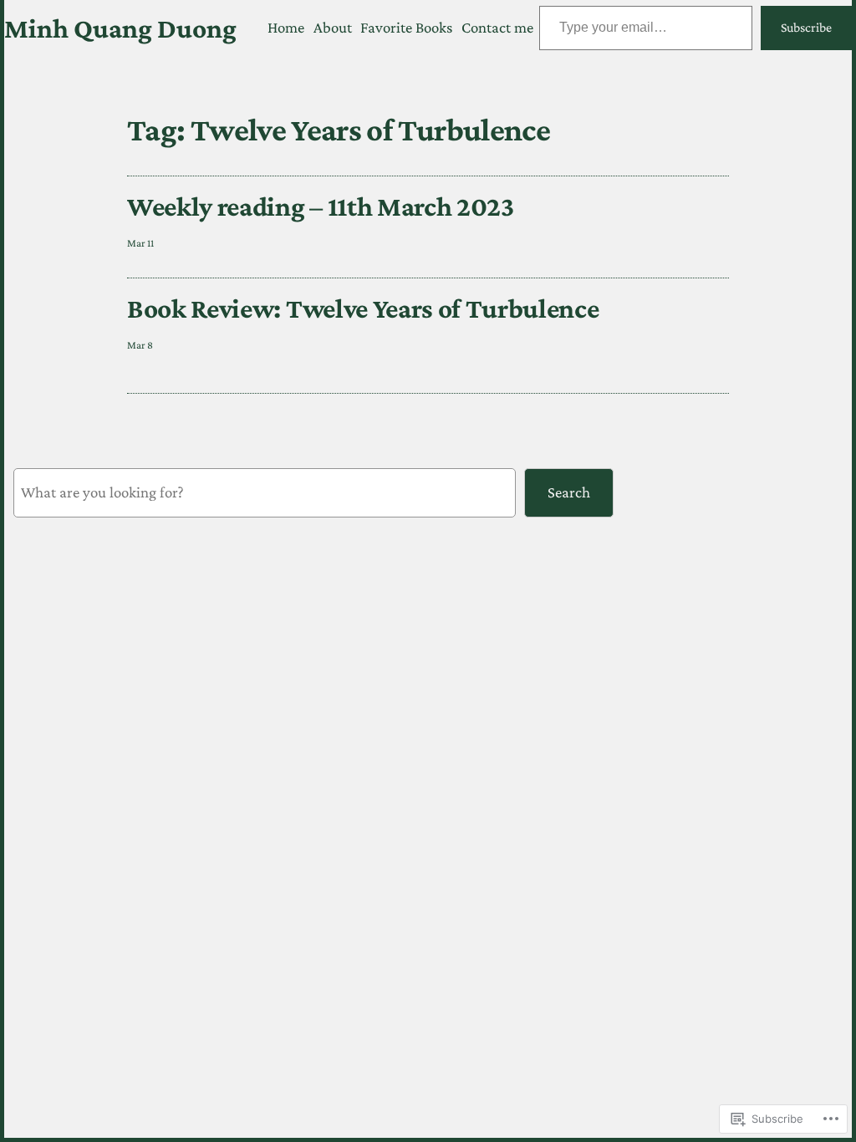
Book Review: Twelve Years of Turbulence (363, 308)
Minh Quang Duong (120, 28)
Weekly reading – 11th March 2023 (320, 206)
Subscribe (806, 27)
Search (569, 492)
